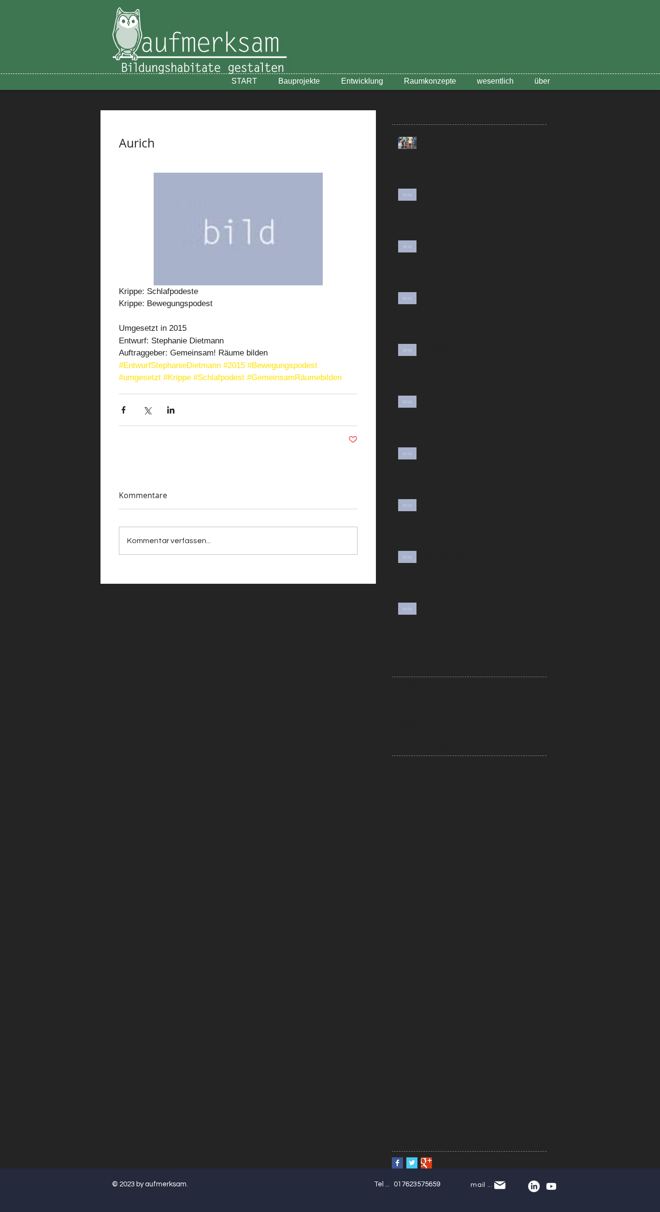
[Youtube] (551, 1186)
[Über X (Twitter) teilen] (147, 409)
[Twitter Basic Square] (411, 1162)
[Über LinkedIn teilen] (170, 409)
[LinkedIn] (534, 1186)
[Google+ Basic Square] (426, 1162)
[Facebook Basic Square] (397, 1162)
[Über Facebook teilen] (123, 409)
